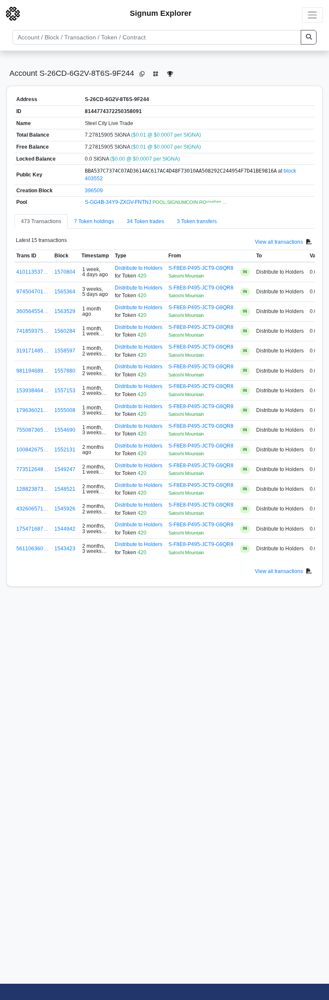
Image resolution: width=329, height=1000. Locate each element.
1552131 (64, 450)
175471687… (32, 529)
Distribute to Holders (138, 268)
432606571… (32, 509)
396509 (94, 191)
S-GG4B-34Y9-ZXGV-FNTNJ (119, 202)
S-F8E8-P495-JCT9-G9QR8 (200, 268)
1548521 (64, 489)
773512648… (32, 469)
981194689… (32, 371)
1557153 (64, 391)
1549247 (64, 469)
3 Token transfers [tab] (197, 221)
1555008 (64, 410)
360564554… (32, 311)
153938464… (32, 391)
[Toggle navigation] (312, 14)
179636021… (32, 410)
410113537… (32, 272)
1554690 (64, 430)
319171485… (32, 351)
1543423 (64, 549)
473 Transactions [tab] (41, 221)
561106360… (32, 549)
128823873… (32, 489)
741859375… (32, 331)
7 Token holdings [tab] (94, 221)
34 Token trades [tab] (145, 221)
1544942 (64, 529)
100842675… (32, 450)
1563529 (64, 311)
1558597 (64, 351)
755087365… (32, 430)
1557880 (64, 371)
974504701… (32, 292)
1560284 (64, 331)
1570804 (64, 272)
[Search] (309, 37)
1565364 (64, 292)
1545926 (64, 509)
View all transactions (279, 242)
